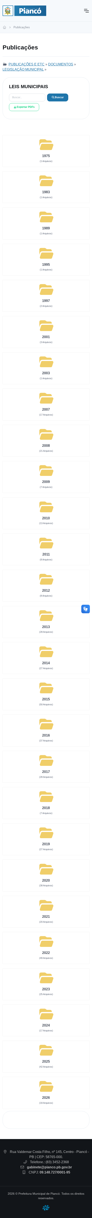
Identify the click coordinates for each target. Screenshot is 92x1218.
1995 (46, 264)
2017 (46, 772)
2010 (46, 518)
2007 (46, 409)
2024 (46, 1025)
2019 (46, 844)
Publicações (21, 27)
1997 (46, 301)
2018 (46, 808)
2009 (46, 482)
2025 (46, 1061)
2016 (46, 735)
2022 (46, 953)
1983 (46, 192)
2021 (46, 916)
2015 (46, 699)
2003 (46, 373)
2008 (46, 445)
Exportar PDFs (26, 106)
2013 (46, 627)
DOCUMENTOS (60, 64)
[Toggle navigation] (86, 11)
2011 (46, 554)
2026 (46, 1097)
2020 (46, 880)
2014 (46, 663)
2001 (46, 337)
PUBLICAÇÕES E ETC (27, 64)
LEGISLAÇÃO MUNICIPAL (23, 69)
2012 (46, 590)
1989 (46, 228)
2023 (46, 989)
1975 (46, 156)
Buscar (59, 97)
